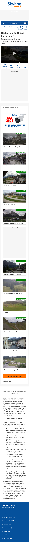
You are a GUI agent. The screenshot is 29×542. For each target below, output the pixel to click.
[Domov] (3, 23)
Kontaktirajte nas (6, 524)
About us (4, 514)
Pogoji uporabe (6, 531)
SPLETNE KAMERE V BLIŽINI (10, 108)
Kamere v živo (14, 23)
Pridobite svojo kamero (8, 517)
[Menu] (25, 23)
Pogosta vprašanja (7, 528)
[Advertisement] (14, 15)
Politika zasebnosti (7, 538)
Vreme (11, 67)
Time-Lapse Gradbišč (8, 521)
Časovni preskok (4, 67)
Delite (24, 67)
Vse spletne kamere (14, 376)
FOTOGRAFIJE (6, 382)
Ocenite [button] (18, 67)
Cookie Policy (6, 535)
